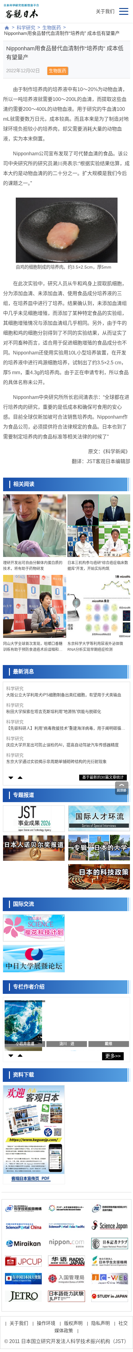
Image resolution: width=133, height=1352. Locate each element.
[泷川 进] (65, 1024)
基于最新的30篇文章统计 (103, 777)
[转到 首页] (7, 28)
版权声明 (73, 1323)
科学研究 (26, 27)
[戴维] (107, 1024)
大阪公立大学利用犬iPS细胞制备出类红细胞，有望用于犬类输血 (63, 695)
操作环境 (46, 1323)
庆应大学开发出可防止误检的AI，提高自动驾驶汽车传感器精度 (62, 745)
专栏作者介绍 (29, 987)
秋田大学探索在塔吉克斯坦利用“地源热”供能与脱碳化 (53, 711)
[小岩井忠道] (23, 1024)
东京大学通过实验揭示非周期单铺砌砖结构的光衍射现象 (56, 761)
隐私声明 (100, 1323)
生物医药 (51, 27)
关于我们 (105, 11)
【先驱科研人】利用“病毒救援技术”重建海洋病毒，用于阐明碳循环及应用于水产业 (65, 728)
